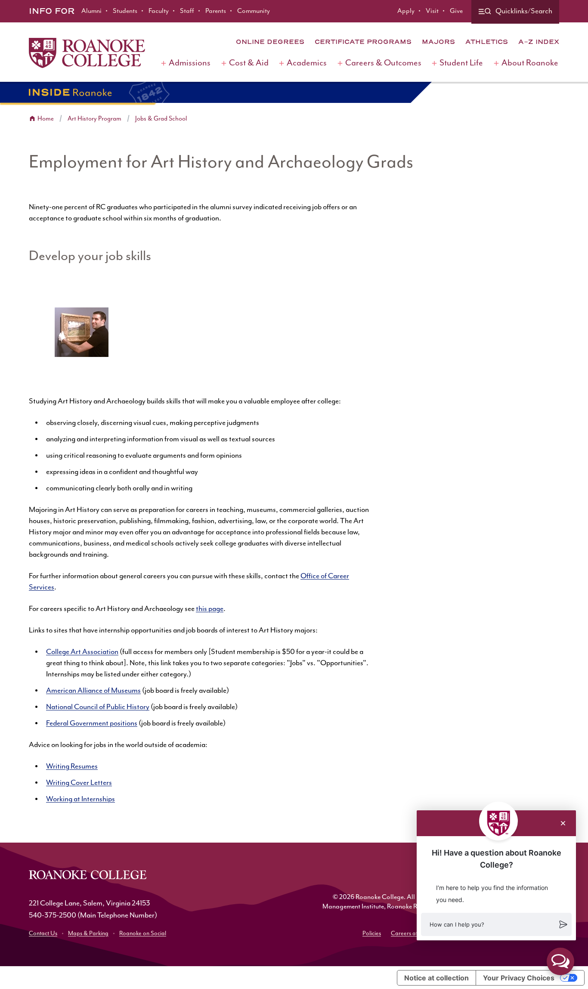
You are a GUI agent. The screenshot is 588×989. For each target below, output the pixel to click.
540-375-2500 (52, 915)
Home (45, 118)
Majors (438, 42)
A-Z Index (538, 42)
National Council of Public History (97, 707)
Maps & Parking (88, 933)
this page (209, 609)
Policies (371, 933)
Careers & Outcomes (383, 63)
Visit (432, 11)
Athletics (486, 42)
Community (253, 11)
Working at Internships (80, 799)
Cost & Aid (249, 63)
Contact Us (43, 933)
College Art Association (82, 652)
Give (456, 11)
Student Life (461, 63)
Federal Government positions (91, 723)
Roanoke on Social (142, 933)
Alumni (91, 11)
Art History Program (94, 118)
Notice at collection (436, 977)
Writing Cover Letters (79, 782)
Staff (187, 11)
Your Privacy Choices (518, 977)
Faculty (159, 11)
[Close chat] (563, 823)
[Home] (87, 53)
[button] (496, 924)
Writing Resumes (72, 766)
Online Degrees (270, 42)
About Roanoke (529, 63)
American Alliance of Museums (93, 690)
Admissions (189, 63)
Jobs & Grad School (161, 118)
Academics (307, 63)
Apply (406, 11)
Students (125, 11)
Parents (215, 11)
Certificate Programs (363, 42)
